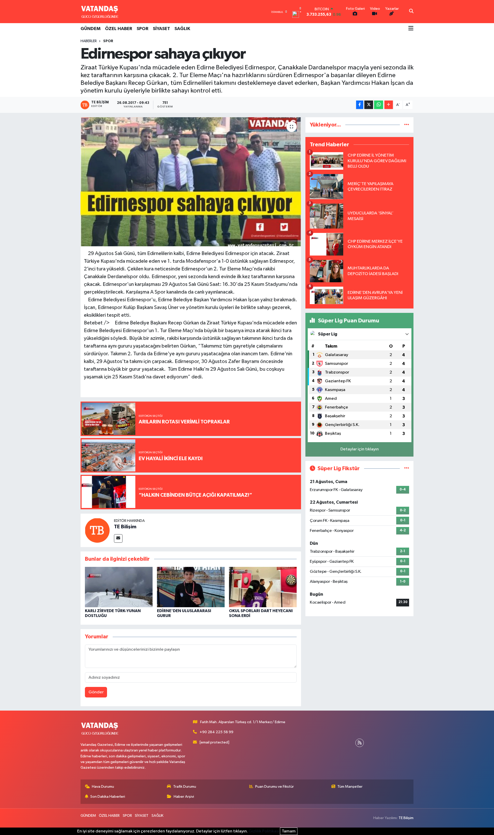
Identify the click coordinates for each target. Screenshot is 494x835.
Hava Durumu (103, 786)
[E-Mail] (118, 538)
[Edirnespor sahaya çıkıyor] (191, 181)
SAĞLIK (182, 28)
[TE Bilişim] (97, 530)
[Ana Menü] (410, 28)
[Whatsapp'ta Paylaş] (378, 105)
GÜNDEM (91, 28)
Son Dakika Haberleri (107, 796)
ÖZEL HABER (118, 28)
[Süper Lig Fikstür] (406, 468)
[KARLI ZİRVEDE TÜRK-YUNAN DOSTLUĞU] (119, 587)
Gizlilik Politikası (264, 831)
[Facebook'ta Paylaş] (359, 105)
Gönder (96, 692)
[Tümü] (406, 125)
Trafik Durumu (184, 786)
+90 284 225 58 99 (216, 732)
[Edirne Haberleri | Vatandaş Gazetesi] (100, 11)
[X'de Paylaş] (368, 105)
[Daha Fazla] (388, 105)
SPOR (142, 28)
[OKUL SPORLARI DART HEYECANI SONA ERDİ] (263, 587)
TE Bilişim (125, 526)
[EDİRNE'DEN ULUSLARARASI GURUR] (191, 587)
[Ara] (411, 11)
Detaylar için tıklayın (359, 449)
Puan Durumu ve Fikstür (274, 786)
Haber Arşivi (184, 796)
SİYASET (161, 28)
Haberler (89, 41)
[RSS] (359, 743)
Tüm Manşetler (350, 786)
